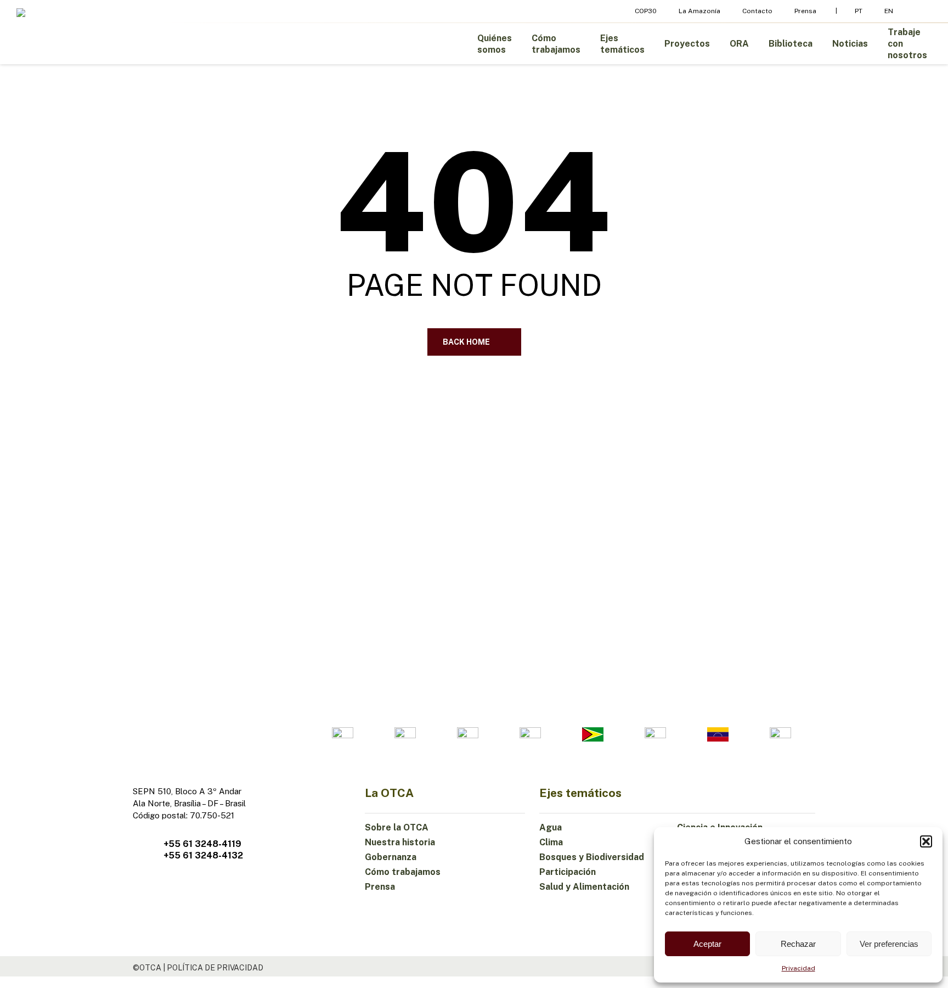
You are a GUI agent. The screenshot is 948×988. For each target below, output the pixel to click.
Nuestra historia (400, 842)
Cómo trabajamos (403, 872)
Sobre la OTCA (396, 827)
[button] (926, 841)
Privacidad (798, 968)
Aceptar (707, 943)
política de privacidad (215, 967)
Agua (550, 827)
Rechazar (798, 943)
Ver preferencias (889, 943)
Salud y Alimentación (584, 887)
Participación (567, 872)
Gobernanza (390, 857)
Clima (551, 842)
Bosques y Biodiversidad (591, 857)
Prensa (380, 887)
